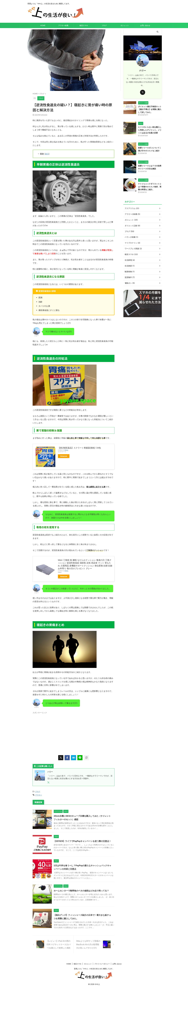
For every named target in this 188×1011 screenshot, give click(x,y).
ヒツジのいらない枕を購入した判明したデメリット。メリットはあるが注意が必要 (149, 130)
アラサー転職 (63, 25)
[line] (79, 757)
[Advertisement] (73, 732)
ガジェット (124, 25)
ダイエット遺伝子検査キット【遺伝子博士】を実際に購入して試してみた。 (149, 109)
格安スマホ (84, 25)
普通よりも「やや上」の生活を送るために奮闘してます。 (94, 969)
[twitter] (60, 757)
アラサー (38, 795)
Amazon (63, 456)
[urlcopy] (86, 757)
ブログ (104, 25)
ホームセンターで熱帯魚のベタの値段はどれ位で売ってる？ (81, 890)
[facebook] (67, 757)
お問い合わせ (145, 25)
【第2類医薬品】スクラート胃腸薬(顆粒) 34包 (79, 448)
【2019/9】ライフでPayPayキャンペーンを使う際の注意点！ (82, 841)
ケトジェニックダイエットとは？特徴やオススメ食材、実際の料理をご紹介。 (149, 187)
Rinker (66, 450)
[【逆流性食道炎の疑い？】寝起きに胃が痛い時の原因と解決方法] (73, 757)
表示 (47, 154)
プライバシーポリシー (102, 964)
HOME (42, 25)
